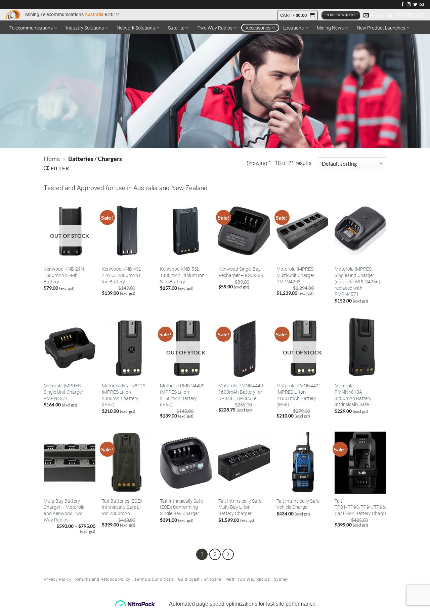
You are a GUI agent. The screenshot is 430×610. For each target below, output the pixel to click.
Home (52, 158)
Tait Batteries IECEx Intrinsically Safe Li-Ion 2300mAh (122, 507)
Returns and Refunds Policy (102, 579)
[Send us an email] (422, 4)
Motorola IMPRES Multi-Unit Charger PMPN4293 (295, 275)
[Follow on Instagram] (409, 4)
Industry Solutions (85, 27)
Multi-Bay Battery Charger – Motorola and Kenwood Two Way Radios (64, 510)
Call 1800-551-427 (406, 15)
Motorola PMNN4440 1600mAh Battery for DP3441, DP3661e (240, 392)
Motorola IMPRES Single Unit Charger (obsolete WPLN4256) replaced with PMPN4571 (357, 281)
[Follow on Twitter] (415, 4)
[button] (297, 15)
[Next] (228, 554)
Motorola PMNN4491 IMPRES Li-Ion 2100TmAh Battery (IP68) (298, 395)
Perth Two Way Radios (247, 579)
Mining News (330, 27)
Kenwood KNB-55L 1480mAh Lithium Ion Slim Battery (182, 275)
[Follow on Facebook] (402, 4)
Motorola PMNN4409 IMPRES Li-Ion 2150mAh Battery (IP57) (182, 395)
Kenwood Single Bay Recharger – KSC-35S (240, 272)
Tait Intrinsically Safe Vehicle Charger (297, 504)
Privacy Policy (57, 579)
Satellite (176, 27)
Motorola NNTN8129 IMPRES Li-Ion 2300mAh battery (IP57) (123, 395)
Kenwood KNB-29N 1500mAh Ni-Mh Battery (64, 275)
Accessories (258, 27)
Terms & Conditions (154, 579)
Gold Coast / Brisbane (199, 579)
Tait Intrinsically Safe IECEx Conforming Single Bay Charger (181, 507)
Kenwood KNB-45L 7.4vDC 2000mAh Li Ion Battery (122, 275)
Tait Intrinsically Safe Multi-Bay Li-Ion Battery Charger (239, 507)
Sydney (281, 579)
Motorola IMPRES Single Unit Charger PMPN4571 (63, 392)
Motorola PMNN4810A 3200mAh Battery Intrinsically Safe (353, 395)
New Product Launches (381, 27)
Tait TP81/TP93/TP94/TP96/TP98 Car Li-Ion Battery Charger (366, 507)
